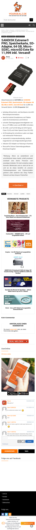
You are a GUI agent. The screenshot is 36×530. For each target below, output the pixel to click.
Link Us (4, 493)
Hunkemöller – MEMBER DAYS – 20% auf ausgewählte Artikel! (18, 234)
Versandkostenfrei (20, 36)
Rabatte (12, 30)
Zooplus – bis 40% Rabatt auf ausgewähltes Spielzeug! (18, 252)
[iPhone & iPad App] (12, 392)
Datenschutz (6, 502)
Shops (7, 30)
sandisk (22, 193)
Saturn (28, 193)
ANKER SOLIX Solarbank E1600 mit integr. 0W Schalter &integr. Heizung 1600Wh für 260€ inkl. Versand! (18, 271)
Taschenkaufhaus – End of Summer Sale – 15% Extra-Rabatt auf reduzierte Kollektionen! (18, 216)
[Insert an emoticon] (19, 441)
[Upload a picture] (23, 441)
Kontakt (4, 496)
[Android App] (23, 392)
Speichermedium (10, 36)
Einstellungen (5, 444)
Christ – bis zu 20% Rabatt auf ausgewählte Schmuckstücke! (18, 308)
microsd (16, 193)
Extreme (9, 193)
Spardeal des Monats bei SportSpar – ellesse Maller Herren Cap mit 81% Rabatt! (18, 290)
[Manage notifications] (31, 525)
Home (2, 30)
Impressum (5, 499)
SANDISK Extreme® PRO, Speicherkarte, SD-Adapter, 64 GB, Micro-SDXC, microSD (17, 102)
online (6, 354)
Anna (8, 57)
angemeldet (13, 329)
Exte (21, 105)
